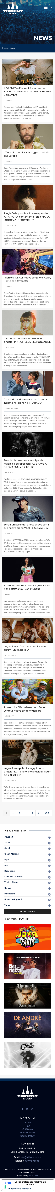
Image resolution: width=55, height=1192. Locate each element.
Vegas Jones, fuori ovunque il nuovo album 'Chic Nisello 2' (25, 648)
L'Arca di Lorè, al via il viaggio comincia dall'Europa (26, 154)
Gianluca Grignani (13, 899)
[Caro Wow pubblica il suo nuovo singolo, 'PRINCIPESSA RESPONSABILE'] (27, 322)
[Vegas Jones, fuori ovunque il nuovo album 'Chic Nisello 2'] (27, 630)
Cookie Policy (27, 1136)
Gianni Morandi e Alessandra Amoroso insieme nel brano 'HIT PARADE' (26, 401)
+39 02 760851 (32, 1160)
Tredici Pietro (11, 882)
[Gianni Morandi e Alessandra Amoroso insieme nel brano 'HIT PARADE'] (27, 383)
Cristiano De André (13, 876)
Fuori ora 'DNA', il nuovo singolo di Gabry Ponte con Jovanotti (27, 279)
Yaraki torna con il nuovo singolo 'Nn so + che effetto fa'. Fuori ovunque (27, 587)
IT (52, 7)
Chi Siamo (27, 1129)
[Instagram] (32, 1108)
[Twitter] (27, 1108)
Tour (27, 1126)
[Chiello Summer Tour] (27, 1054)
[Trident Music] (12, 7)
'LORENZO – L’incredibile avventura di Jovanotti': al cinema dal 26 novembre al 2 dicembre (27, 91)
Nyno (6, 859)
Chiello (7, 848)
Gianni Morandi (11, 854)
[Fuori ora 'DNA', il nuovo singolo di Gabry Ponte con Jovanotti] (27, 262)
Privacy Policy (27, 1132)
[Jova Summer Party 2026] (27, 937)
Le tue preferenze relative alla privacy (30, 1182)
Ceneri (7, 888)
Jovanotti (8, 837)
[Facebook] (22, 1108)
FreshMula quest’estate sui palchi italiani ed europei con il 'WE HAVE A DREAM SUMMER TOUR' (25, 463)
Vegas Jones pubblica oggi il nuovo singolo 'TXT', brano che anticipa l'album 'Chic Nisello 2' (27, 771)
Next (47, 813)
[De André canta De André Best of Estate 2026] (27, 1025)
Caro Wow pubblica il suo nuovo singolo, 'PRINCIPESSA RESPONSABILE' (27, 340)
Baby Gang (9, 871)
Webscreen (33, 1176)
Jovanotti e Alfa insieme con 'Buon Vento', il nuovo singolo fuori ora (24, 709)
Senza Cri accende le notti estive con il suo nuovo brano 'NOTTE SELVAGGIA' (26, 526)
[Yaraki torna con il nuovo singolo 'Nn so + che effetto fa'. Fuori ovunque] (27, 569)
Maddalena (9, 894)
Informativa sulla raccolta (17, 1188)
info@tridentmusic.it (31, 1157)
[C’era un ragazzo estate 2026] (27, 966)
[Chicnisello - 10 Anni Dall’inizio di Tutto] (27, 995)
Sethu (7, 842)
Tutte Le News (27, 911)
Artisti (27, 1122)
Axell (6, 865)
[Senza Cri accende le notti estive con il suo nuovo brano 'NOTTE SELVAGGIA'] (27, 509)
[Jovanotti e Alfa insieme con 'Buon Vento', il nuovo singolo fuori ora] (27, 691)
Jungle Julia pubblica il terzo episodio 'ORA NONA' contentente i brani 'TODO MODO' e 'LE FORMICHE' (27, 216)
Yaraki (7, 905)
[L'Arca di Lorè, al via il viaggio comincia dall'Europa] (27, 136)
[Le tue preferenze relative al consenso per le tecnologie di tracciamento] (5, 1187)
